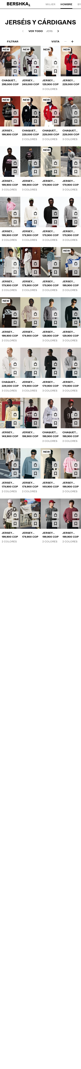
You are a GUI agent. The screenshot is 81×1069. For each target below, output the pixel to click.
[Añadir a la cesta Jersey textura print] (15, 263)
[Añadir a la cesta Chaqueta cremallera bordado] (35, 112)
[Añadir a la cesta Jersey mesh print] (55, 163)
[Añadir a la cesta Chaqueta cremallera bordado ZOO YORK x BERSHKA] (15, 62)
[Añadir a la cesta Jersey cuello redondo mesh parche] (75, 62)
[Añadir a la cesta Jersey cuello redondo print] (15, 213)
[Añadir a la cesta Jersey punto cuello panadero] (55, 62)
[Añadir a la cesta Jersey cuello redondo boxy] (75, 163)
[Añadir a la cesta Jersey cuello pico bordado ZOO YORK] (35, 62)
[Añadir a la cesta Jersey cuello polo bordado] (35, 414)
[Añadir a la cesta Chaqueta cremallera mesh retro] (55, 414)
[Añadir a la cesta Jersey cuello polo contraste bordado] (75, 615)
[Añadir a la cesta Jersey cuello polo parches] (15, 112)
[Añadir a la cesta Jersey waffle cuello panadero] (55, 464)
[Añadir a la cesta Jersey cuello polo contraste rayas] (55, 565)
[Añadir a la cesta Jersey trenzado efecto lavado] (55, 514)
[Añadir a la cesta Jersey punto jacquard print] (15, 163)
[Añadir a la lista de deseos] (15, 71)
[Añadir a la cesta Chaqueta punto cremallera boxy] (75, 112)
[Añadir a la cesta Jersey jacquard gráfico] (75, 263)
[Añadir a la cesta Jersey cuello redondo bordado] (35, 514)
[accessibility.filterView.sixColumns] (72, 41)
